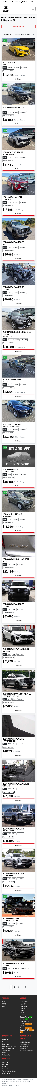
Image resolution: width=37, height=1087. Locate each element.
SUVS (4, 1004)
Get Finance (18, 79)
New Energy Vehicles (9, 1046)
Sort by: (17, 34)
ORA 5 (22, 1019)
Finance (4, 1052)
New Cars (5, 1044)
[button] (33, 9)
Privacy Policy (6, 1073)
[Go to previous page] (7, 987)
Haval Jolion (24, 1001)
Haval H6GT (24, 1006)
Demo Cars (6, 1042)
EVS (3, 1006)
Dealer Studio (14, 1085)
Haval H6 (23, 1004)
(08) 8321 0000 (28, 2)
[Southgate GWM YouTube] (6, 2)
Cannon (22, 1015)
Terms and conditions (9, 1071)
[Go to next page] (30, 987)
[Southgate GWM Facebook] (3, 2)
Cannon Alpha (24, 1017)
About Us (5, 1062)
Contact (5, 1069)
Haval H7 (23, 1008)
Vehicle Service (25, 1042)
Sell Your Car (6, 1055)
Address (17, 2)
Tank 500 (23, 1012)
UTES (4, 1001)
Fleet (4, 1066)
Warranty (23, 1048)
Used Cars (5, 1039)
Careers (5, 1064)
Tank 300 (23, 1010)
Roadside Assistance (27, 1050)
